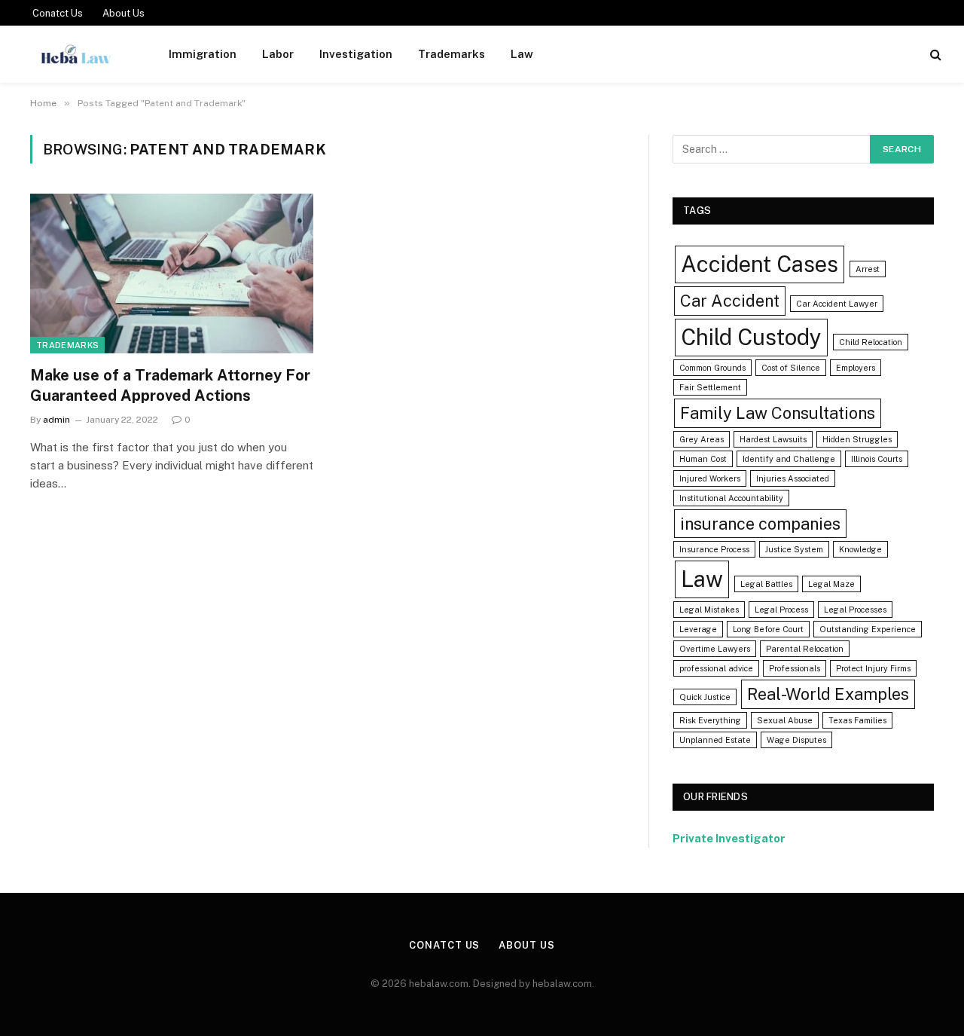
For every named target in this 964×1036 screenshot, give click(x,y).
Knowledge (860, 549)
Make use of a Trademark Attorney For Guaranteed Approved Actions (170, 385)
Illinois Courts (876, 458)
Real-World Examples (828, 694)
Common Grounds (712, 367)
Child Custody (751, 337)
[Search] (934, 55)
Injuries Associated (792, 478)
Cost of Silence (790, 367)
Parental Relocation (805, 648)
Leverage (698, 629)
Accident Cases (759, 264)
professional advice (716, 668)
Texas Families (857, 720)
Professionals (794, 668)
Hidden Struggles (857, 439)
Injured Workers (709, 478)
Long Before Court (768, 629)
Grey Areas (701, 439)
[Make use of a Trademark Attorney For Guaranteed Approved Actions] (171, 273)
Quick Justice (705, 696)
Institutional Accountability (731, 498)
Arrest (868, 269)
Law (522, 53)
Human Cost (703, 458)
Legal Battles (766, 583)
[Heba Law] (76, 54)
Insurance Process (714, 549)
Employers (855, 367)
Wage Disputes (796, 739)
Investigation (355, 53)
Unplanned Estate (715, 739)
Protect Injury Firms (873, 668)
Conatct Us (57, 13)
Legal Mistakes (709, 609)
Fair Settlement (710, 387)
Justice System (794, 549)
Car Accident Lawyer (836, 303)
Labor (278, 53)
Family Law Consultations (777, 413)
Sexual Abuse (785, 720)
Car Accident (729, 300)
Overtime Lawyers (714, 648)
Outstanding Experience (867, 629)
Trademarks (451, 53)
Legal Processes (855, 609)
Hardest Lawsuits (773, 439)
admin (56, 419)
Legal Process (781, 609)
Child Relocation (870, 342)
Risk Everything (710, 720)
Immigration (202, 53)
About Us (123, 13)
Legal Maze (831, 583)
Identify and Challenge (789, 458)
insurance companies (760, 523)
